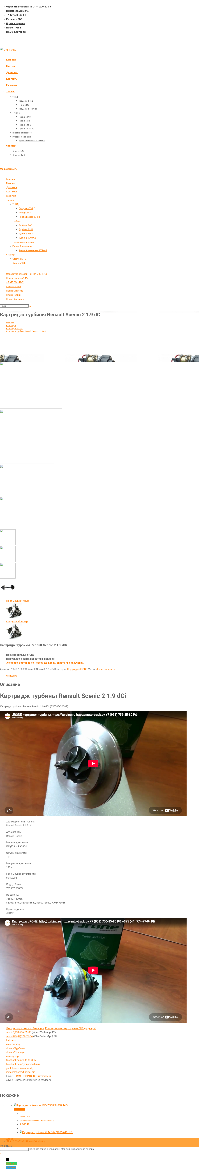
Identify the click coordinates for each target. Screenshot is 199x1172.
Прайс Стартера (15, 23)
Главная (10, 179)
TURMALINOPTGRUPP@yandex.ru (32, 1076)
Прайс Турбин (14, 27)
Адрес (9, 1138)
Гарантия (11, 195)
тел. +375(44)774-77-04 (19, 1036)
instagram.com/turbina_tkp (20, 1072)
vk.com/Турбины (15, 1048)
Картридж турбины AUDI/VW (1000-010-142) (37, 1120)
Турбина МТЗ (26, 233)
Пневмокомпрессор (23, 242)
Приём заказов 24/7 (18, 10)
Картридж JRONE (77, 669)
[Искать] (30, 306)
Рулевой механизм (22, 246)
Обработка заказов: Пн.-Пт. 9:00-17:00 (28, 6)
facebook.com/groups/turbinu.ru (23, 1064)
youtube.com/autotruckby (20, 1068)
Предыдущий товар (17, 600)
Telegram (11, 1167)
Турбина (16, 221)
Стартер (10, 254)
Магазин (10, 183)
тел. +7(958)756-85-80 (18, 1032)
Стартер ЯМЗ (19, 263)
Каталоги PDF (14, 19)
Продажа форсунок (29, 216)
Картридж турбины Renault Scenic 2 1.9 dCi (26, 331)
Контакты (11, 191)
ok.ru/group (12, 1056)
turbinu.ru (11, 1040)
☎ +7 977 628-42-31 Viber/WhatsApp (25, 1141)
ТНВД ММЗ (25, 212)
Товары (10, 200)
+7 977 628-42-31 (16, 15)
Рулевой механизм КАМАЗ (33, 250)
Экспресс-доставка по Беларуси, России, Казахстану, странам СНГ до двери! (51, 1028)
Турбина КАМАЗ (27, 237)
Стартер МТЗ (19, 258)
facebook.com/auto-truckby (21, 1060)
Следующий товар (17, 621)
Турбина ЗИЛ (26, 229)
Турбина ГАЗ (25, 225)
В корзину (19, 1109)
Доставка (11, 187)
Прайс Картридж (16, 31)
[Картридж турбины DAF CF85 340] (14, 638)
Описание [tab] (11, 675)
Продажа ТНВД (27, 208)
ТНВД (15, 204)
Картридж (109, 669)
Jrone (99, 669)
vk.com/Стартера (15, 1052)
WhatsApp (11, 1163)
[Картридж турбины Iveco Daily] (14, 617)
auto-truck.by (13, 1044)
